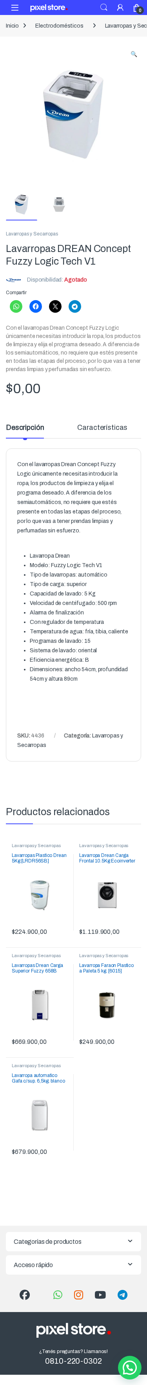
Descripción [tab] (25, 427)
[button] (134, 54)
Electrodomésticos (59, 26)
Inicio (12, 26)
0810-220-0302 (73, 1361)
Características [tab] (102, 427)
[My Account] (120, 7)
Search (104, 7)
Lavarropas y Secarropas (32, 234)
